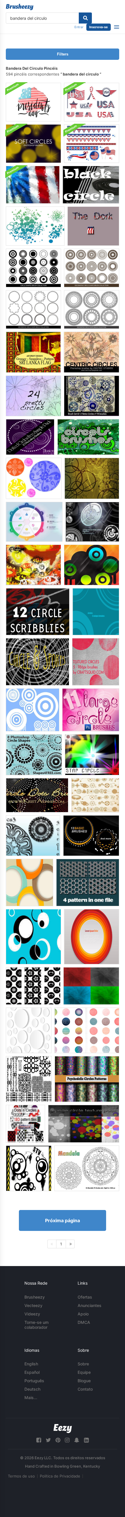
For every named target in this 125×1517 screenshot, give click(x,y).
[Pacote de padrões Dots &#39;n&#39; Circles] (25, 1124)
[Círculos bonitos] (33, 396)
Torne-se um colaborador (36, 1325)
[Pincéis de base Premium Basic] (91, 835)
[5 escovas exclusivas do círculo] (95, 611)
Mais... (30, 1397)
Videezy (32, 1313)
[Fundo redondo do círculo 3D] (28, 1030)
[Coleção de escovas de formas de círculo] (33, 268)
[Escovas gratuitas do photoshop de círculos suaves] (33, 143)
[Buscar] (85, 18)
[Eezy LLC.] (62, 1428)
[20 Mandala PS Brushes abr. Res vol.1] (86, 1168)
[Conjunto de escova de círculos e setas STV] (28, 1168)
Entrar (78, 27)
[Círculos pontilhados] (30, 437)
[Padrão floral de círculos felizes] (33, 986)
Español (32, 1372)
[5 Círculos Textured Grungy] (95, 661)
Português (34, 1380)
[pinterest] (58, 1440)
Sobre (83, 1363)
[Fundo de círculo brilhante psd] (91, 936)
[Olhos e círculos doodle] (33, 565)
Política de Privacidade (60, 1476)
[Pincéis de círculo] (34, 478)
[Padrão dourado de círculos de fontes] (95, 795)
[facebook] (38, 1440)
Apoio (83, 1313)
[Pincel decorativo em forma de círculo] (91, 268)
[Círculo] (91, 185)
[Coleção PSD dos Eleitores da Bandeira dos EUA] (91, 102)
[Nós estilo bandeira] (93, 226)
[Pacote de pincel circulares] (32, 709)
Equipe (84, 1372)
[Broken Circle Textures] (91, 986)
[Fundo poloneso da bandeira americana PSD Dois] (33, 185)
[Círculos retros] (91, 396)
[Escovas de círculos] (88, 437)
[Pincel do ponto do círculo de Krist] (37, 795)
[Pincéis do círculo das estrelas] (92, 754)
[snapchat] (76, 1440)
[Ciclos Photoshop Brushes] (86, 1030)
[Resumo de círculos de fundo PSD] (29, 882)
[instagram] (67, 1440)
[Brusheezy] (19, 7)
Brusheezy (34, 1297)
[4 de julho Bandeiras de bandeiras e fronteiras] (91, 143)
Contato (85, 1389)
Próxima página (62, 1220)
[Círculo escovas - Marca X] (29, 1079)
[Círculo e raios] (37, 661)
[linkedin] (86, 1440)
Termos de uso (21, 1476)
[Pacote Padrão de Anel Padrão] (87, 882)
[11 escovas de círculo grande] (90, 709)
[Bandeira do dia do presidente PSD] (33, 102)
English (31, 1363)
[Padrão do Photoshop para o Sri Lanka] (33, 352)
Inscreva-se (98, 27)
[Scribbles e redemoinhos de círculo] (37, 611)
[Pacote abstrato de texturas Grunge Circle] (83, 1124)
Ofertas (85, 1297)
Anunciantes (89, 1305)
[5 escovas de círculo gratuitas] (33, 835)
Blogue (84, 1380)
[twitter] (48, 1440)
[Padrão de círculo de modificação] (33, 936)
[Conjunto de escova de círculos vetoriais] (92, 522)
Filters (62, 54)
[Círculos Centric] (91, 352)
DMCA (84, 1322)
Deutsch (32, 1389)
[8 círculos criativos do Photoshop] (34, 754)
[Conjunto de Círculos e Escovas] (91, 565)
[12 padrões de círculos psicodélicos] (87, 1079)
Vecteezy (33, 1305)
